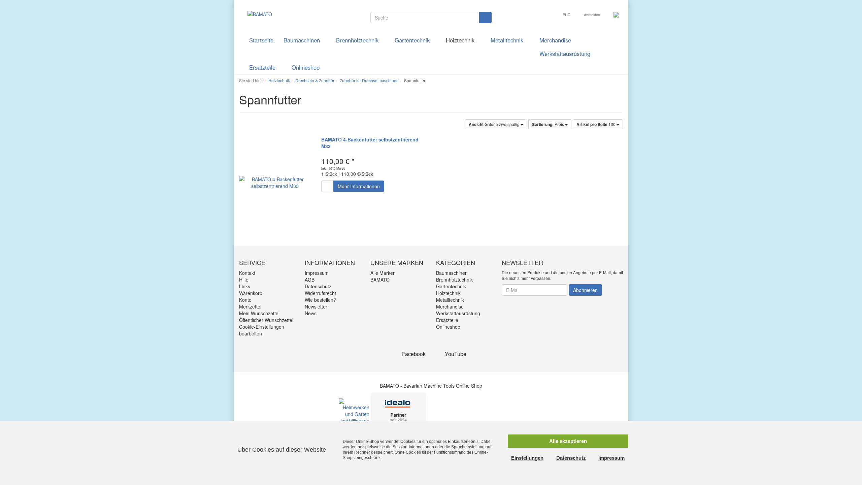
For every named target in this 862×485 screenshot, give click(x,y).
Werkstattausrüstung (565, 54)
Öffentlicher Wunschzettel (266, 320)
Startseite (261, 40)
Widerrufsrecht (320, 293)
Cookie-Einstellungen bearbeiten (261, 330)
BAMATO (380, 279)
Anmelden (592, 14)
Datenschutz (318, 286)
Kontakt (247, 272)
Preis (548, 124)
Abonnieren (585, 290)
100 (596, 124)
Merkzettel (250, 306)
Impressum (317, 272)
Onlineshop (306, 67)
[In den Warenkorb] (327, 186)
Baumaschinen (303, 40)
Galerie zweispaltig (495, 124)
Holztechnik (461, 40)
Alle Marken (383, 272)
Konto (245, 299)
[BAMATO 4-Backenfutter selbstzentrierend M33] (275, 182)
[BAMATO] (255, 13)
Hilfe (243, 279)
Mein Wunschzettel (259, 313)
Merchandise (555, 40)
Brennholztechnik (358, 40)
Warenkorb (250, 293)
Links (244, 286)
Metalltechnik (508, 40)
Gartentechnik (413, 40)
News (311, 313)
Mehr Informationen (359, 186)
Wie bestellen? (320, 299)
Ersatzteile (263, 67)
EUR (567, 14)
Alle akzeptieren (568, 441)
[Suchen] (485, 17)
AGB (309, 279)
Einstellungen (527, 458)
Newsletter (316, 306)
